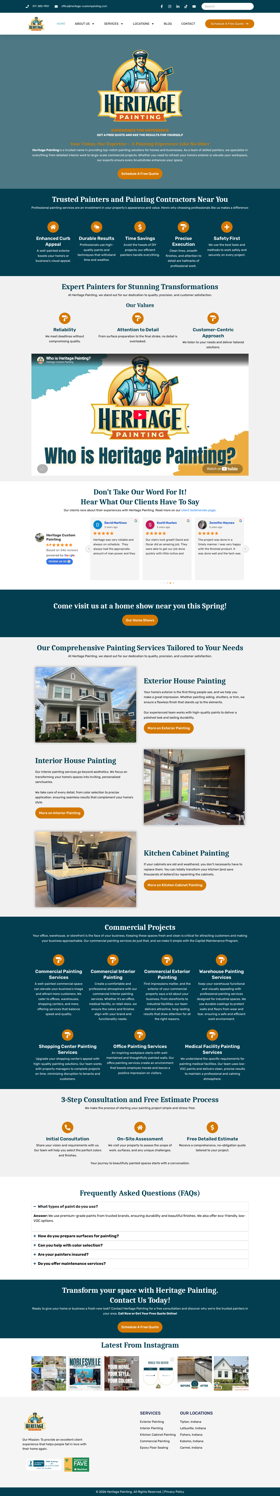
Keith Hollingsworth (224, 523)
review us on (58, 561)
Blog (168, 23)
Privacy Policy (174, 1492)
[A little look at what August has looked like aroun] (48, 1373)
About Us (82, 23)
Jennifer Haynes (169, 523)
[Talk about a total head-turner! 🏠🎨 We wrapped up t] (231, 1373)
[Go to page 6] (173, 583)
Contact (188, 23)
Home (61, 23)
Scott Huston (114, 523)
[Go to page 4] (167, 583)
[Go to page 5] (170, 583)
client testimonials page (198, 510)
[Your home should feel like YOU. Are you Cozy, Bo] (121, 1373)
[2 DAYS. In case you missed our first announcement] (85, 1373)
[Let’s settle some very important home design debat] (158, 1373)
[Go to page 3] (164, 583)
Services (111, 23)
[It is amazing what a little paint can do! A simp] (195, 1373)
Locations (141, 23)
